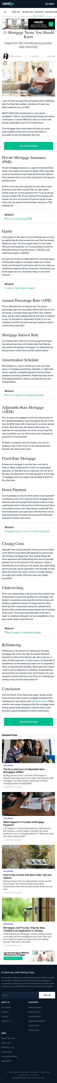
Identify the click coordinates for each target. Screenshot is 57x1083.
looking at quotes (39, 701)
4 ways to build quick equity (20, 288)
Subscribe (47, 995)
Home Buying (38, 12)
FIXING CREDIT (33, 1026)
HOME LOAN (5, 1043)
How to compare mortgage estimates (24, 395)
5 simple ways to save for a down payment (27, 531)
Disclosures (34, 1072)
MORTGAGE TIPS (34, 1012)
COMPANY (5, 1012)
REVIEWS (4, 1017)
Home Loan (16, 12)
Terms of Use (24, 1072)
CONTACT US (6, 1021)
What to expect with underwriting (23, 632)
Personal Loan (27, 12)
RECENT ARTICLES (8, 1038)
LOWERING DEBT (34, 1017)
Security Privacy (24, 1075)
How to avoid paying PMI (18, 218)
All (5, 12)
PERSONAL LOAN (7, 1047)
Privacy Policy (45, 1072)
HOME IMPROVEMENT (9, 1057)
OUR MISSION (6, 1008)
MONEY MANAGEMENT (36, 1021)
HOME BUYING (6, 1052)
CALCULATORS (33, 1030)
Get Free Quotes (28, 145)
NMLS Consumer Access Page (34, 1078)
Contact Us (35, 1075)
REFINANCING (6, 1061)
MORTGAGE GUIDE (35, 1008)
